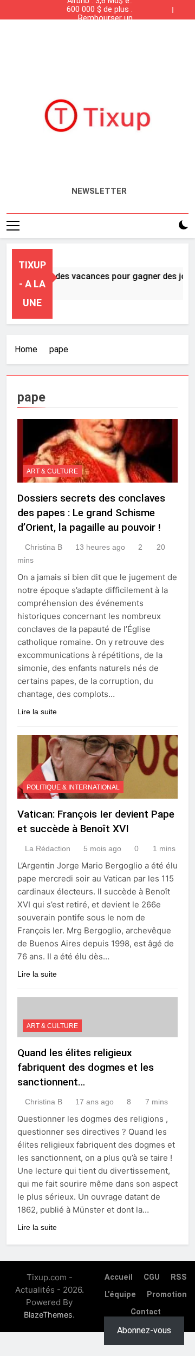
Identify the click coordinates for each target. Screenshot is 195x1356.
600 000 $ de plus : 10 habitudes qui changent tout (100, 9)
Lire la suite (37, 711)
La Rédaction (47, 848)
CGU (152, 1277)
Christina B (43, 547)
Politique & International (73, 787)
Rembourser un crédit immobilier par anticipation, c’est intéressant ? (99, 18)
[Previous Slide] (166, 7)
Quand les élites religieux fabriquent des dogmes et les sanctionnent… (85, 1067)
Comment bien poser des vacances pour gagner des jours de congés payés (102, 27)
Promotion (167, 1294)
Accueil (119, 1277)
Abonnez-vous (144, 1330)
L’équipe (120, 1294)
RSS (179, 1277)
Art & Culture (52, 471)
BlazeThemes (48, 1314)
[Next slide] (183, 7)
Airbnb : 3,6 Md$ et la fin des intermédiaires (100, 35)
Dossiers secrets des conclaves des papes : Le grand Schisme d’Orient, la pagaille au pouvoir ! (91, 513)
